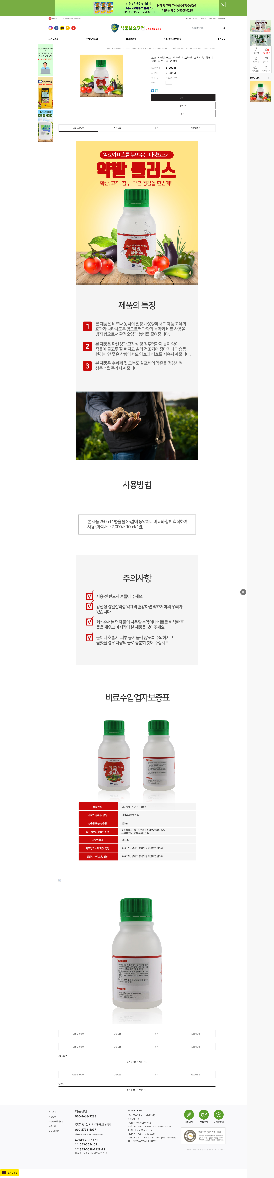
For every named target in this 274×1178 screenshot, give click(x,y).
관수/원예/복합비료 (172, 39)
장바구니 (204, 18)
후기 (156, 128)
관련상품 (117, 128)
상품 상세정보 (78, 128)
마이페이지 (221, 18)
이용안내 (52, 1117)
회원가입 (196, 18)
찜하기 (183, 114)
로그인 (188, 18)
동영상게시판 (54, 1131)
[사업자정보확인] (168, 1138)
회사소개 (52, 1112)
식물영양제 (131, 39)
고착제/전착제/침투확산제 (135, 48)
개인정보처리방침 (56, 1121)
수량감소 (179, 83)
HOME (109, 48)
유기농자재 (54, 39)
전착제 (151, 48)
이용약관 (52, 1126)
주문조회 (212, 18)
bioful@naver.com (144, 1130)
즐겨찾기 (55, 18)
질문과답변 (196, 128)
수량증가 (174, 83)
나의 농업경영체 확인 (154, 29)
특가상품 (221, 39)
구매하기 (183, 98)
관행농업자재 (92, 39)
